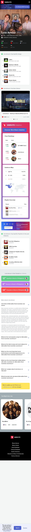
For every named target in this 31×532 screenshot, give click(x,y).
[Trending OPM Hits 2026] (6, 262)
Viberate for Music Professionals (15, 453)
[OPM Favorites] (6, 247)
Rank (7, 140)
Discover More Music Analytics (15, 130)
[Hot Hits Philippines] (6, 242)
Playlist (7, 204)
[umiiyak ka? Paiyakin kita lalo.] (6, 252)
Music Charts (15, 445)
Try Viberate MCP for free (22, 6)
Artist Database (15, 447)
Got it (17, 528)
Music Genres (15, 443)
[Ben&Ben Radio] (6, 257)
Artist (12, 140)
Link (18, 208)
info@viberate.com (7, 387)
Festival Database (15, 449)
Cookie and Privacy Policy (7, 530)
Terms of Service (15, 455)
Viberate (6, 2)
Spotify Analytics (15, 451)
